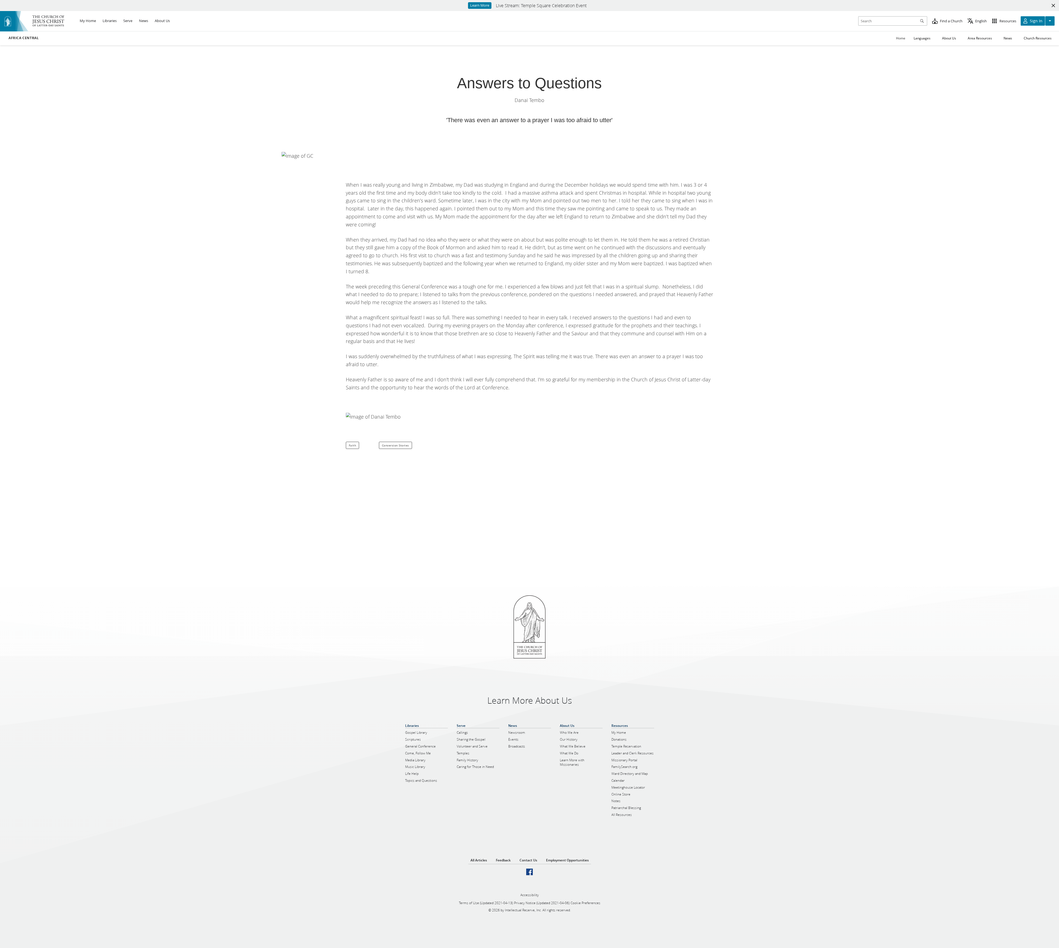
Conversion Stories (395, 445)
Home (900, 38)
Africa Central (24, 38)
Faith (352, 445)
